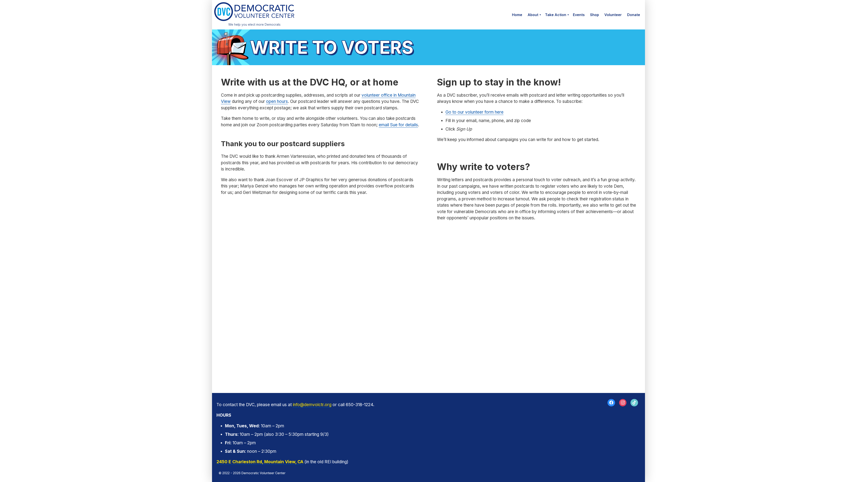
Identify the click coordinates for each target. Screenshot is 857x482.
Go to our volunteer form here (474, 112)
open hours (277, 101)
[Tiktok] (634, 402)
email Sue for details (398, 124)
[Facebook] (611, 402)
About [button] (533, 14)
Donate (633, 14)
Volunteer (613, 14)
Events (579, 14)
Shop (594, 14)
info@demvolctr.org (312, 404)
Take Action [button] (555, 14)
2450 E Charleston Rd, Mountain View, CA (259, 461)
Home (517, 14)
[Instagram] (623, 402)
